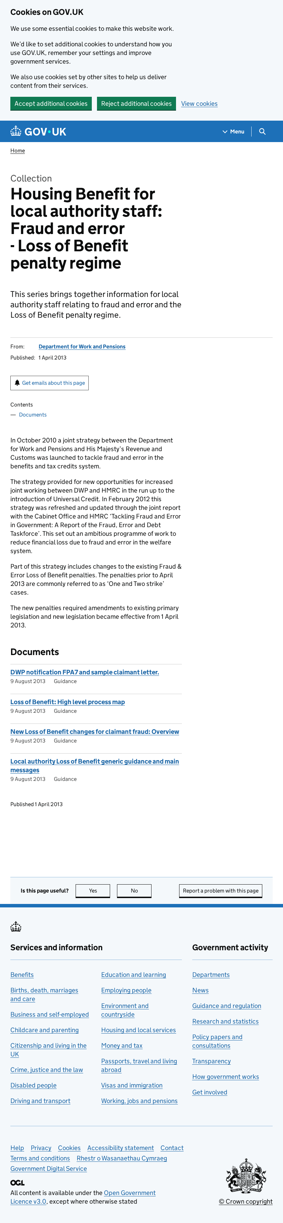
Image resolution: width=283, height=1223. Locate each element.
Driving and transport (40, 1101)
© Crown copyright (246, 1201)
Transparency (211, 1061)
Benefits (22, 975)
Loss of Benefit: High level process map (67, 702)
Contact (172, 1148)
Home (17, 150)
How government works (225, 1077)
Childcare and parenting (44, 1030)
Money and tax (122, 1045)
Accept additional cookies (51, 104)
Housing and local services (138, 1030)
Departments (211, 975)
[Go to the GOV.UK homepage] (38, 131)
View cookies (199, 103)
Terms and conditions (40, 1158)
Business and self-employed (49, 1014)
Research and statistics (225, 1021)
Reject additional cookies (136, 104)
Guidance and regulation (226, 1006)
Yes (99, 890)
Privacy (41, 1148)
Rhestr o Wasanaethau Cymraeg (122, 1158)
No (141, 890)
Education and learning (133, 975)
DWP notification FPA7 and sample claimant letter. (84, 672)
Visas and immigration (132, 1085)
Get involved (209, 1092)
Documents (33, 414)
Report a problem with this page (220, 890)
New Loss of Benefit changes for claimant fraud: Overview (94, 732)
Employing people (126, 990)
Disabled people (33, 1085)
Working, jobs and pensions (139, 1101)
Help (17, 1148)
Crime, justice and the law (46, 1070)
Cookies (69, 1148)
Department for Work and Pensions (82, 346)
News (200, 990)
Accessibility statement (120, 1148)
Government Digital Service (48, 1169)
